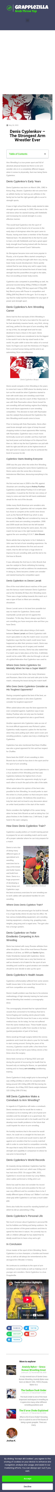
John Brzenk (40, 534)
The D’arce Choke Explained (33, 1410)
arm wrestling (29, 1068)
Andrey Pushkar (38, 487)
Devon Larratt (19, 633)
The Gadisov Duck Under (33, 1390)
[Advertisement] (27, 59)
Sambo (36, 953)
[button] (27, 20)
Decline (27, 1486)
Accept (27, 1478)
